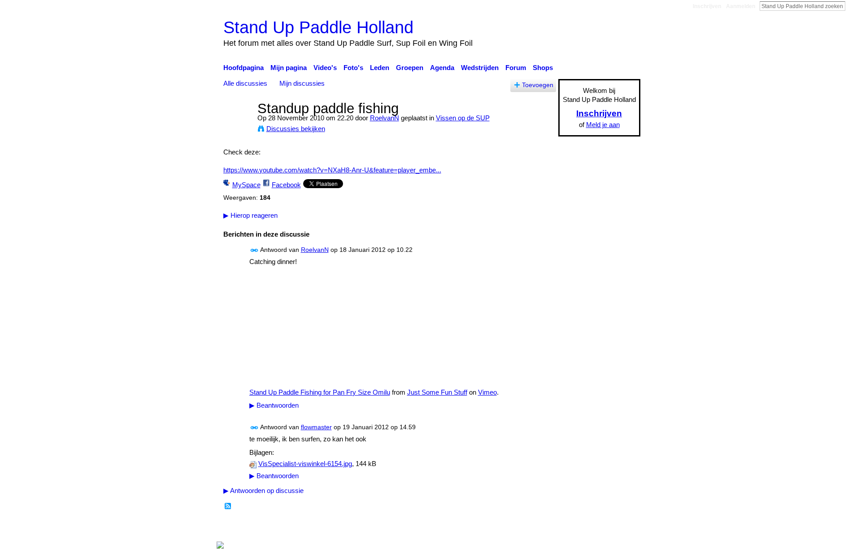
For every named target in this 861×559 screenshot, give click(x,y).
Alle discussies (245, 83)
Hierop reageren (250, 215)
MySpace (246, 185)
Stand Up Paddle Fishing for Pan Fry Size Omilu (319, 392)
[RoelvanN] (237, 125)
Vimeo (487, 392)
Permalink (254, 250)
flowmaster (316, 427)
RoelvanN (384, 118)
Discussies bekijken (295, 128)
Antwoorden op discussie (263, 490)
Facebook (286, 185)
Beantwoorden (274, 405)
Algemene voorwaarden (605, 527)
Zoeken (852, 6)
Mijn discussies (302, 83)
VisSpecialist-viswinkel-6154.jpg (305, 463)
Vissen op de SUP (463, 118)
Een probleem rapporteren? (522, 527)
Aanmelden (740, 6)
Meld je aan (603, 124)
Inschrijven (707, 6)
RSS (228, 506)
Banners (461, 527)
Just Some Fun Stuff (437, 392)
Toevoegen (537, 85)
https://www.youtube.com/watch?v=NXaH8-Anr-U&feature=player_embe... (332, 170)
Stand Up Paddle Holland (318, 27)
